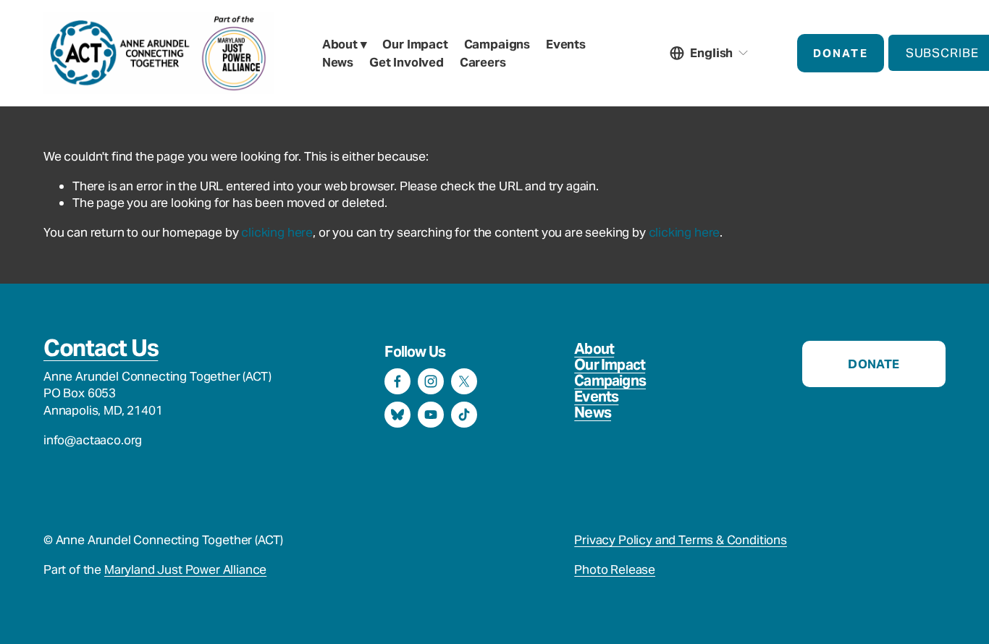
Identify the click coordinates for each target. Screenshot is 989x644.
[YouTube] (431, 415)
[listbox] (709, 53)
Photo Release (614, 569)
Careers (483, 62)
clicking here (277, 232)
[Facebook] (397, 381)
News (337, 62)
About (594, 349)
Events (566, 44)
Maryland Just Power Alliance (185, 569)
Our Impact (609, 365)
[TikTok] (464, 415)
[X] (464, 381)
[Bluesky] (397, 415)
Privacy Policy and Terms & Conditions (680, 540)
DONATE (840, 53)
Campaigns (610, 381)
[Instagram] (431, 381)
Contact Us (100, 348)
